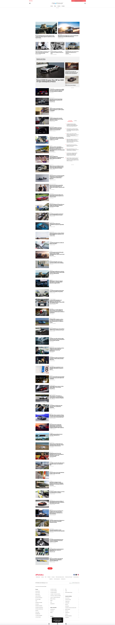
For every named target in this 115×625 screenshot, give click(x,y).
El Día (36, 600)
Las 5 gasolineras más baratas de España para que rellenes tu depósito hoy (56, 550)
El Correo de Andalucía (38, 597)
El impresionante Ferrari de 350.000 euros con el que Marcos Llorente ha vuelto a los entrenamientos (57, 455)
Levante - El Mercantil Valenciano (55, 597)
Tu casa (66, 614)
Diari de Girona (37, 591)
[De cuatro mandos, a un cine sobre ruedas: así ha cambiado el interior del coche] (57, 46)
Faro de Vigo (37, 612)
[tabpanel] (72, 143)
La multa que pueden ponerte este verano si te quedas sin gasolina (57, 291)
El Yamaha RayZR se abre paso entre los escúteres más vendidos (57, 262)
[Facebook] (74, 575)
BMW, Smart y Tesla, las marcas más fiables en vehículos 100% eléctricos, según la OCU (56, 282)
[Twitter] (76, 575)
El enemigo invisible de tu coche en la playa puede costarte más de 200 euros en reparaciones (57, 272)
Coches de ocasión (68, 599)
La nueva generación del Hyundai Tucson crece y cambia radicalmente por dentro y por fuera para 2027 (57, 254)
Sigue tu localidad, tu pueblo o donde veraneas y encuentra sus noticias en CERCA (57, 621)
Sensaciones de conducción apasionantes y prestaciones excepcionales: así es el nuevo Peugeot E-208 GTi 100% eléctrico (57, 426)
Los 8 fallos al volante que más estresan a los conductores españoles (56, 406)
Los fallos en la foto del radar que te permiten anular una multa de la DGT (57, 463)
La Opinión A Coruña (53, 589)
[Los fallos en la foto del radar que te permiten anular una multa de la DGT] (42, 465)
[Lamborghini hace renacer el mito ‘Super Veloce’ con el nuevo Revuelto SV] (42, 389)
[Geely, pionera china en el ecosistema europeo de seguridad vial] (42, 226)
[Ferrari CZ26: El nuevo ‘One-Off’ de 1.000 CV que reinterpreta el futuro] (50, 70)
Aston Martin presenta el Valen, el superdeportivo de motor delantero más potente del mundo (57, 502)
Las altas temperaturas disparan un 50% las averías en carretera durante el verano (57, 521)
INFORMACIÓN (37, 613)
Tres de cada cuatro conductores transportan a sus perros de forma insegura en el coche (57, 138)
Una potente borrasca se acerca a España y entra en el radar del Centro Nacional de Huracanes (72, 145)
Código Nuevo (67, 601)
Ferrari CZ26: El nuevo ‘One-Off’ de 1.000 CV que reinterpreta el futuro (50, 80)
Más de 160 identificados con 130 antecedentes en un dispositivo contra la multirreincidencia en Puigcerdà (73, 150)
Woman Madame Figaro (68, 592)
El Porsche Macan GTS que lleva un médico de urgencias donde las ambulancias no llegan (57, 205)
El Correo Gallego (38, 599)
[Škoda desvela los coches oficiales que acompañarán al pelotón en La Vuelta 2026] (42, 235)
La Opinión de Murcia (53, 592)
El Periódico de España (38, 605)
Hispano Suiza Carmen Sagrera (70, 85)
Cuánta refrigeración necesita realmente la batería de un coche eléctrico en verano (56, 119)
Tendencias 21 (67, 612)
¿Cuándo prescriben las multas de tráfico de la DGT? (57, 243)
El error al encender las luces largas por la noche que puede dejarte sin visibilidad (57, 377)
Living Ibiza (67, 617)
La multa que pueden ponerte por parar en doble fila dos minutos (56, 214)
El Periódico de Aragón (38, 602)
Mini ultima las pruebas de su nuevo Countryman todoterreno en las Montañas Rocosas (68, 36)
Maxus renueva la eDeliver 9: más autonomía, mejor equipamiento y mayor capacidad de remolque (56, 167)
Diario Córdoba (37, 592)
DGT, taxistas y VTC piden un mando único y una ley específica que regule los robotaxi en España (57, 396)
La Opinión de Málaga (53, 590)
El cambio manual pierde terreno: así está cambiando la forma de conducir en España (56, 540)
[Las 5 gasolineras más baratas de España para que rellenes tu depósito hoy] (42, 551)
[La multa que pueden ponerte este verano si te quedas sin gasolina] (42, 293)
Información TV (52, 609)
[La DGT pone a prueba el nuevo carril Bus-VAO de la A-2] (42, 436)
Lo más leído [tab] (70, 120)
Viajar (66, 590)
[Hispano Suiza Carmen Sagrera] (72, 79)
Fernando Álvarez (38, 54)
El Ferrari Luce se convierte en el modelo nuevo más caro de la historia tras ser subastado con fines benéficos (56, 512)
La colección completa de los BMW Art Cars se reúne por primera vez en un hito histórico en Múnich (57, 90)
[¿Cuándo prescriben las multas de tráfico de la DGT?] (42, 245)
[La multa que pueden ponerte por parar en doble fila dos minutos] (42, 216)
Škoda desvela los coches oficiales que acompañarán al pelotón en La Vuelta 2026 (57, 234)
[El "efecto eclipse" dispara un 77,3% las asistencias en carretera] (42, 494)
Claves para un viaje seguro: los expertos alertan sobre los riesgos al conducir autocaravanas (57, 444)
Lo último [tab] (75, 120)
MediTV (51, 612)
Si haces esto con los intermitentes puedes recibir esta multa (57, 473)
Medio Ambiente (67, 609)
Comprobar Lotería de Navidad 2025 (70, 607)
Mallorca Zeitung (52, 598)
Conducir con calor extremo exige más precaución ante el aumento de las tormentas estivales (57, 339)
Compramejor (67, 602)
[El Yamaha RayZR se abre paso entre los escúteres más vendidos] (42, 264)
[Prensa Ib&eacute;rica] (76, 582)
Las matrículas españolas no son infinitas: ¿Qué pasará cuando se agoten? (56, 368)
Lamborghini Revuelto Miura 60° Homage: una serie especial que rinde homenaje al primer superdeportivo (71, 72)
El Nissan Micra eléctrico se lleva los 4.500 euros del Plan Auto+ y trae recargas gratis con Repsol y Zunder (56, 321)
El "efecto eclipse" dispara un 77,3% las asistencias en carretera (57, 492)
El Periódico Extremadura (39, 607)
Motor (37, 78)
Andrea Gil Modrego (53, 54)
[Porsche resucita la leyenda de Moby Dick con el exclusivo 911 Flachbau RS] (42, 101)
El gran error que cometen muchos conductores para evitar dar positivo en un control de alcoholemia (57, 350)
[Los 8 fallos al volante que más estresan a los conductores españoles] (42, 408)
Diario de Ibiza (37, 594)
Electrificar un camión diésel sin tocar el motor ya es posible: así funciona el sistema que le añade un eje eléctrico (57, 311)
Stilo (66, 589)
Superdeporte (52, 603)
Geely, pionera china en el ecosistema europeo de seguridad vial (57, 224)
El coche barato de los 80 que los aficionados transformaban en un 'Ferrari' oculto (57, 195)
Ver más (50, 568)
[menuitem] (49, 624)
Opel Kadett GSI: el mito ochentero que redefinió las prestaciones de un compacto (72, 52)
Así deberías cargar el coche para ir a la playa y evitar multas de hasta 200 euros (57, 358)
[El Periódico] (39, 575)
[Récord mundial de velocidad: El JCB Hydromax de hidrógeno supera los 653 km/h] (42, 561)
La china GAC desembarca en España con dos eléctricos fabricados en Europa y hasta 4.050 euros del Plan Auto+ (57, 302)
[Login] (85, 3)
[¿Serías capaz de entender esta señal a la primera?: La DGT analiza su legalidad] (42, 111)
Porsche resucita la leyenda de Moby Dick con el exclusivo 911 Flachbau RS (56, 100)
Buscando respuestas (68, 615)
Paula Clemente (52, 189)
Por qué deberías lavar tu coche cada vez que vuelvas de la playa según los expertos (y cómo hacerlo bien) (45, 36)
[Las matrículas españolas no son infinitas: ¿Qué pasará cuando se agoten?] (42, 369)
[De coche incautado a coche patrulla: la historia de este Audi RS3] (42, 532)
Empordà (36, 610)
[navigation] (57, 624)
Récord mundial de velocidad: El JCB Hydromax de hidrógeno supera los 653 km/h (56, 559)
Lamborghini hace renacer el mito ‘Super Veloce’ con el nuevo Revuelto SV (56, 387)
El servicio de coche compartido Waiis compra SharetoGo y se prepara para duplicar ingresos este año (57, 187)
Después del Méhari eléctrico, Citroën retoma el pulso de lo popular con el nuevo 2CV (56, 128)
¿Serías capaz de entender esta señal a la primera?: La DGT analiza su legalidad (57, 109)
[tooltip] (57, 620)
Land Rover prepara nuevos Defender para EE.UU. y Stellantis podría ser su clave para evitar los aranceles (56, 484)
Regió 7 (51, 600)
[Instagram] (78, 575)
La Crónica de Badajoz (38, 615)
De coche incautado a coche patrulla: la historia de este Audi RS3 (57, 530)
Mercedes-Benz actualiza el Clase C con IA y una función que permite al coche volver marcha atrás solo (57, 416)
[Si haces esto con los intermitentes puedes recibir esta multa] (42, 475)
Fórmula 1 (66, 604)
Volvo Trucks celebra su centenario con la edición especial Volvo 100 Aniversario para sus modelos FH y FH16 (42, 52)
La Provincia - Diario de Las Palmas (55, 595)
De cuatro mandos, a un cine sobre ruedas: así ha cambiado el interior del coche (56, 52)
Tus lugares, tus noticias (57, 618)
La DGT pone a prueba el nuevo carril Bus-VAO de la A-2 (56, 435)
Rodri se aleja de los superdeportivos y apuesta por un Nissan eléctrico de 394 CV (57, 157)
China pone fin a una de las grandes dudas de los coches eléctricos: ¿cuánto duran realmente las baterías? (57, 177)
